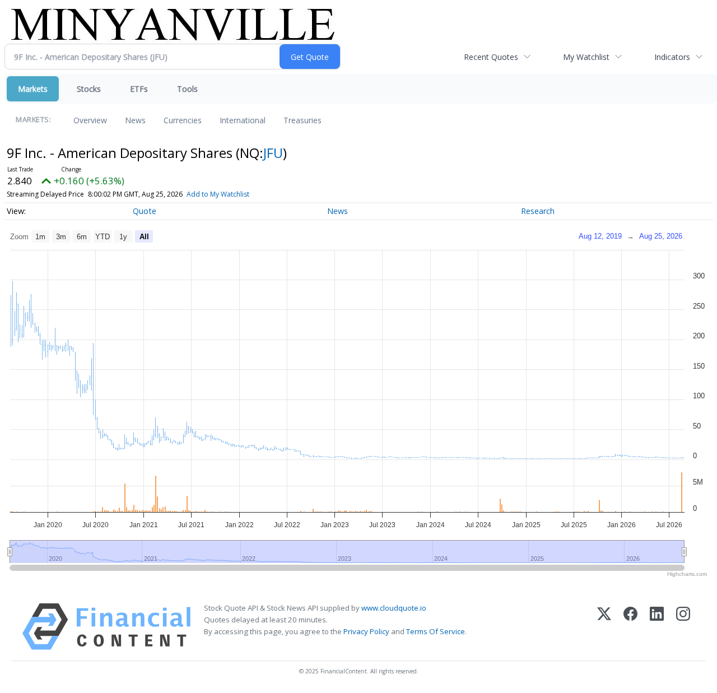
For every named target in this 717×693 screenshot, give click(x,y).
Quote (144, 211)
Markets (33, 88)
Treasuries (302, 120)
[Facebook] (630, 626)
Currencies (183, 120)
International (243, 120)
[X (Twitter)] (604, 626)
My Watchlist (586, 57)
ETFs (139, 88)
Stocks (89, 88)
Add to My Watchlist (218, 194)
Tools (187, 88)
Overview (90, 120)
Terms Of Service (435, 631)
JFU (273, 152)
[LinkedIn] (656, 626)
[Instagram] (683, 626)
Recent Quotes (491, 57)
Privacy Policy (366, 631)
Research (538, 211)
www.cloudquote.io (393, 608)
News (135, 120)
